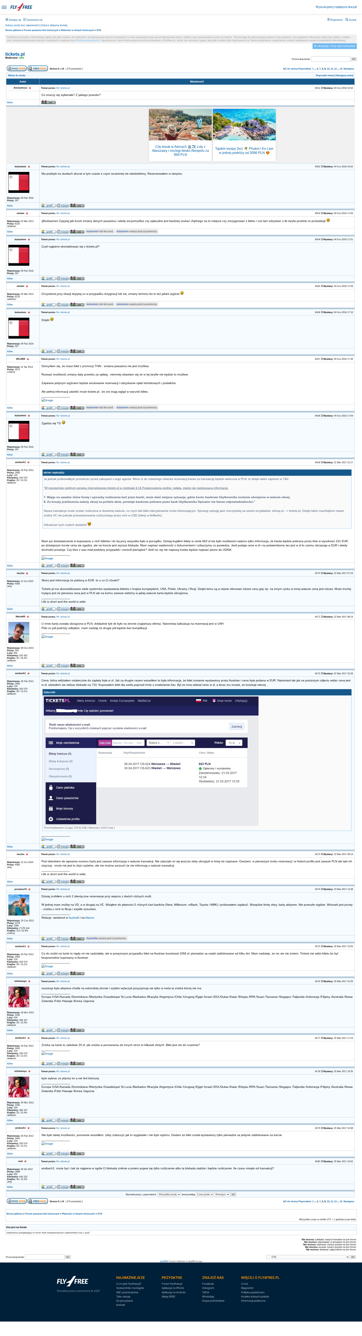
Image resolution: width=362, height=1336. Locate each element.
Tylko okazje (123, 1296)
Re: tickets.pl (63, 88)
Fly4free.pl (21, 7)
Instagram (208, 1288)
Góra (10, 102)
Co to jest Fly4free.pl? (128, 1283)
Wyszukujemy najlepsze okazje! (336, 7)
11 (332, 68)
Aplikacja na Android (173, 1292)
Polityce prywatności (88, 40)
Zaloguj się (14, 19)
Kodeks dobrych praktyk (255, 1296)
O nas (244, 1283)
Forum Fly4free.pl (172, 1283)
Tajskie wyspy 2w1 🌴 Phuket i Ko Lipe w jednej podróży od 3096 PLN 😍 (244, 150)
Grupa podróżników (213, 1300)
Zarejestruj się (34, 19)
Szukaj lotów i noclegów (130, 1288)
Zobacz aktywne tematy (54, 25)
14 (341, 68)
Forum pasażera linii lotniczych (41, 30)
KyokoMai (92, 938)
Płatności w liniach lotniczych (77, 30)
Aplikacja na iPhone (173, 1288)
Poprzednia (305, 68)
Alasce (89, 917)
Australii (74, 917)
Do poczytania (124, 1300)
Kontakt (120, 1304)
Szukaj (352, 19)
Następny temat (344, 75)
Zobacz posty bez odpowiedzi (22, 25)
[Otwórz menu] (4, 7)
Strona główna (13, 30)
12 (335, 68)
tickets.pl (15, 54)
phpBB (163, 1261)
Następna (349, 68)
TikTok (205, 1292)
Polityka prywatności (252, 1292)
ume (21, 57)
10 (328, 68)
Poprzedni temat (325, 75)
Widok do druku (17, 75)
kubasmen (92, 231)
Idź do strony (290, 68)
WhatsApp (208, 1296)
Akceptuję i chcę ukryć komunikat (336, 46)
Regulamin (336, 19)
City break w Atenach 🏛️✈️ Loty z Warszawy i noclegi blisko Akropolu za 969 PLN (180, 150)
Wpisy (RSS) (168, 1296)
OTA (98, 30)
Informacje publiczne (253, 1300)
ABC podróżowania (127, 1292)
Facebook (208, 1283)
